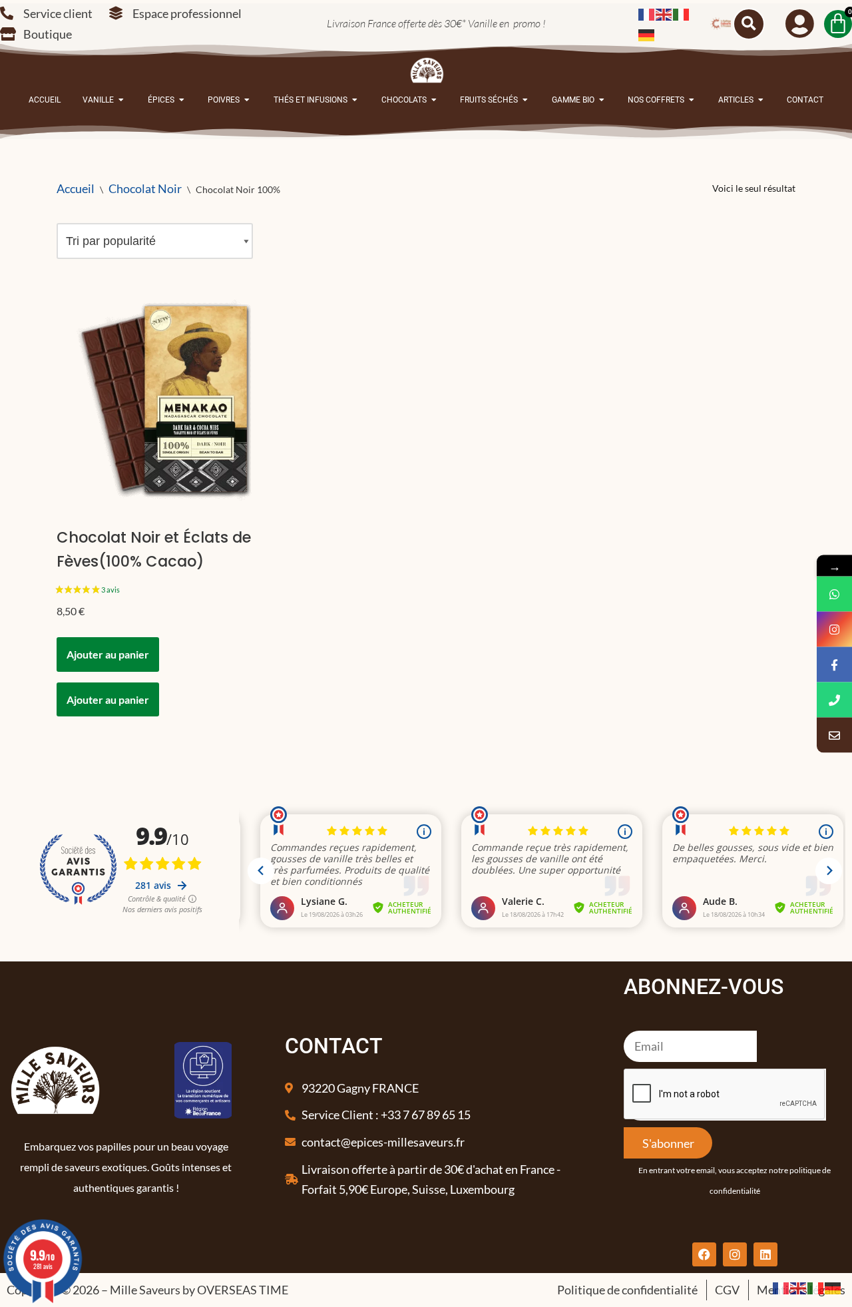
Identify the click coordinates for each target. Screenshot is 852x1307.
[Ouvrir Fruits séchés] (525, 100)
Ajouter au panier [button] (108, 654)
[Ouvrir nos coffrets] (692, 100)
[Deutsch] (647, 34)
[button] (749, 24)
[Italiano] (681, 13)
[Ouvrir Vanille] (121, 100)
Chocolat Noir (145, 188)
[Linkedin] (765, 1254)
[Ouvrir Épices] (182, 100)
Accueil (76, 188)
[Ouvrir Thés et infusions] (355, 100)
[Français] (647, 13)
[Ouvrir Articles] (761, 100)
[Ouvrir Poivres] (247, 100)
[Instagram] (735, 1254)
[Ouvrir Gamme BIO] (602, 100)
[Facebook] (704, 1254)
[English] (664, 13)
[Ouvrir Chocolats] (434, 100)
